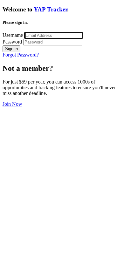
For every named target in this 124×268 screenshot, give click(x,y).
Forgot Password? (21, 54)
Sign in (11, 48)
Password (12, 41)
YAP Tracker (50, 9)
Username (13, 35)
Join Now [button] (12, 104)
